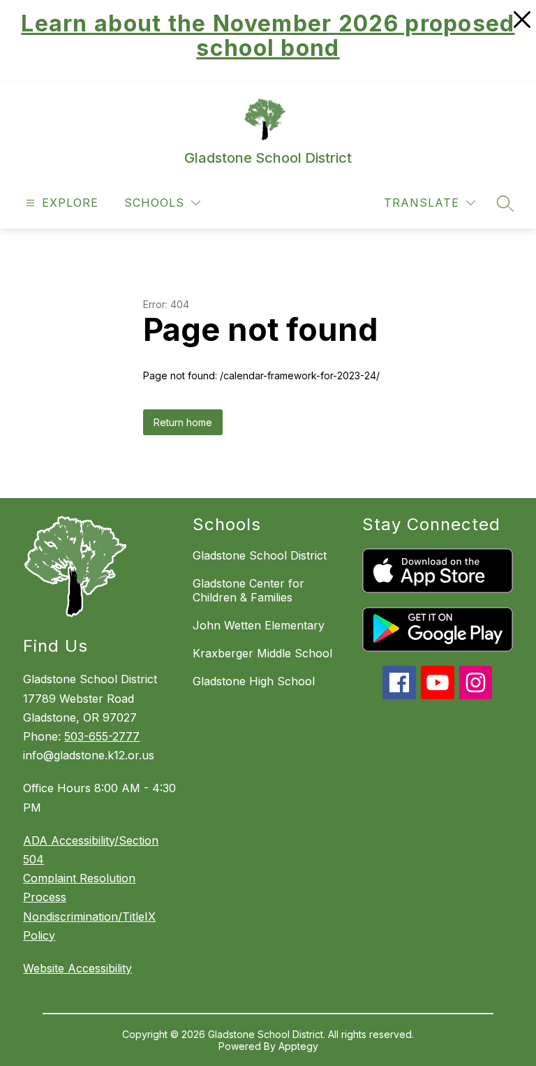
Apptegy (298, 1046)
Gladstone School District (260, 555)
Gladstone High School (254, 681)
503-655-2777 (102, 736)
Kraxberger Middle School (262, 653)
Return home (183, 422)
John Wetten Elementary (259, 625)
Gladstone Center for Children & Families (248, 590)
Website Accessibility (77, 968)
